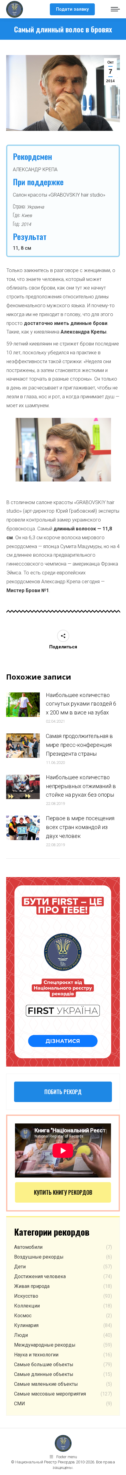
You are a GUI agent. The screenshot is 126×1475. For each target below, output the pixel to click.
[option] (63, 449)
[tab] (49, 488)
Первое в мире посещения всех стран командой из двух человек (80, 827)
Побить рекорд (63, 1092)
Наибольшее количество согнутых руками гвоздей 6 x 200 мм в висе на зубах (81, 704)
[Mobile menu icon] (115, 9)
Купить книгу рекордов (63, 1192)
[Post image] (23, 704)
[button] (7, 452)
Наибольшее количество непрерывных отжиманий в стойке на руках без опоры (81, 786)
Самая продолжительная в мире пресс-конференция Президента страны (79, 745)
